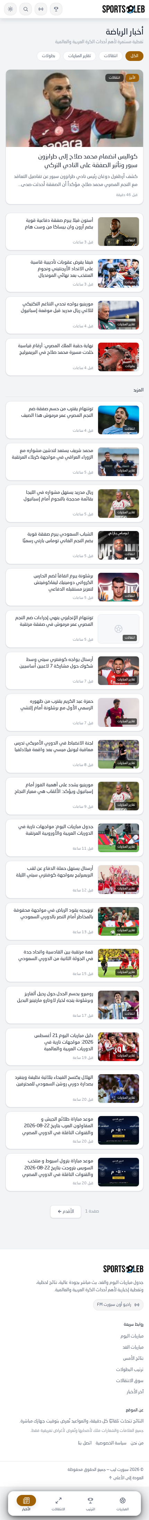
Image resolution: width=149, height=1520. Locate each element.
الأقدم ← (66, 1211)
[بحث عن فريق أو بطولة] (25, 9)
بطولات (48, 56)
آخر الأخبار (135, 1392)
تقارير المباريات (79, 56)
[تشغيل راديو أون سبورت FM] (41, 9)
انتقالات (110, 56)
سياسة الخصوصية (111, 1443)
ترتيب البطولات (129, 1369)
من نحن (137, 1443)
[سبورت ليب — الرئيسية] (123, 9)
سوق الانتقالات (129, 1381)
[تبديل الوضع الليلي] (10, 9)
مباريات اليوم (132, 1336)
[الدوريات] (56, 9)
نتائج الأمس (133, 1358)
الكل (134, 56)
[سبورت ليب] (74, 1269)
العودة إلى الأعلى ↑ (125, 1478)
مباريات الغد (133, 1347)
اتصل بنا (84, 1443)
